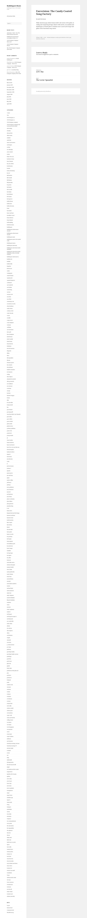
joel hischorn (10, 494)
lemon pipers (10, 541)
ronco (8, 731)
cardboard (9, 282)
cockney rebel (10, 310)
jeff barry (9, 482)
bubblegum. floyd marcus (13, 256)
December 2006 (10, 87)
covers (8, 315)
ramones (9, 689)
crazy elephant (10, 322)
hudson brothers (10, 452)
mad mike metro (10, 562)
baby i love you (10, 156)
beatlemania (10, 166)
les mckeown (10, 546)
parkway (9, 649)
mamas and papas (11, 564)
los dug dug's (10, 553)
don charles (9, 365)
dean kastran (10, 343)
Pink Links (9, 668)
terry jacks (9, 823)
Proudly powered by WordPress (43, 91)
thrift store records (11, 842)
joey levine (9, 496)
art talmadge (10, 149)
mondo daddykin (11, 597)
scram (8, 753)
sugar (8, 792)
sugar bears (9, 795)
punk (8, 682)
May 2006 (9, 101)
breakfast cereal (10, 215)
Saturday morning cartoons (13, 743)
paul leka (9, 658)
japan (8, 477)
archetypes (9, 144)
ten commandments (11, 821)
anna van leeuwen (11, 142)
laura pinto (9, 532)
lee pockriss (9, 536)
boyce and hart (10, 213)
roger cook (9, 715)
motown (9, 607)
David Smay (9, 341)
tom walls (9, 847)
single (8, 767)
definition (9, 346)
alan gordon (9, 133)
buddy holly (9, 263)
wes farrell (9, 889)
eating (8, 374)
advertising (9, 128)
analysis (8, 137)
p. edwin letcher (10, 644)
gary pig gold (10, 412)
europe (8, 390)
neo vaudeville (10, 621)
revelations (9, 698)
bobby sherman (10, 206)
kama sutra (9, 510)
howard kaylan (10, 449)
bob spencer (9, 199)
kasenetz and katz (11, 515)
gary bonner (10, 409)
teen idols (9, 814)
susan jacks (9, 802)
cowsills (8, 318)
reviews (8, 701)
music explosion (10, 609)
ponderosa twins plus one (12, 670)
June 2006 (9, 99)
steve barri (9, 781)
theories (9, 832)
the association (10, 825)
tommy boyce (10, 849)
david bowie (9, 336)
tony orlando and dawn (12, 863)
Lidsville (9, 550)
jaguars (8, 470)
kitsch (8, 527)
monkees (9, 602)
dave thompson (10, 334)
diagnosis (9, 350)
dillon (8, 353)
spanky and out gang (11, 774)
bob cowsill (9, 189)
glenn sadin (9, 423)
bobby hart (9, 203)
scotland (9, 750)
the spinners (9, 830)
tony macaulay (10, 861)
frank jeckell (10, 405)
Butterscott (9, 268)
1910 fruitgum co (11, 117)
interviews (9, 456)
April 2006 (9, 103)
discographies (10, 358)
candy (8, 271)
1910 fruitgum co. (11, 120)
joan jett (9, 492)
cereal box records (11, 303)
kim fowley (9, 524)
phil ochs (9, 663)
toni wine (9, 856)
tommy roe (9, 854)
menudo (9, 581)
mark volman (10, 574)
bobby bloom (10, 201)
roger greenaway (11, 717)
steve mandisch (10, 788)
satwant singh (10, 748)
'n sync (8, 113)
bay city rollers (10, 163)
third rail (9, 840)
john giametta (10, 503)
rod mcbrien (10, 713)
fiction (8, 397)
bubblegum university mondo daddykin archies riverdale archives (13, 253)
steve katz (9, 785)
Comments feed (10, 910)
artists (8, 154)
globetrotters (10, 426)
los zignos (9, 555)
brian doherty (10, 217)
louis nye (9, 560)
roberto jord (9, 710)
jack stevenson (10, 466)
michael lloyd (10, 588)
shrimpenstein (10, 762)
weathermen (10, 884)
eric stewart (9, 386)
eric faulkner (10, 383)
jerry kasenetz (10, 489)
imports (8, 454)
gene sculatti (10, 421)
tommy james (10, 851)
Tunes (8, 875)
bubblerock (9, 259)
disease (8, 360)
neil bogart (9, 614)
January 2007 (10, 85)
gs (7, 437)
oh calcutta (9, 628)
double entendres (11, 369)
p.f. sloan (9, 647)
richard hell (9, 703)
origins (8, 637)
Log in (8, 905)
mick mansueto (10, 590)
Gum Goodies (10, 440)
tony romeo (9, 865)
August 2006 (9, 94)
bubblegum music (11, 237)
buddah (8, 261)
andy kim (9, 140)
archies (8, 147)
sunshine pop (10, 797)
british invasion (10, 224)
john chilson (9, 501)
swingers (9, 807)
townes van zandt (11, 870)
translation (9, 872)
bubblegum (9, 227)
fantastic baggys (10, 395)
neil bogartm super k (11, 616)
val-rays (9, 879)
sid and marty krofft (11, 764)
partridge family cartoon (12, 654)
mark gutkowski (10, 571)
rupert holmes (10, 736)
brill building (10, 222)
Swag (8, 804)
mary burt (9, 576)
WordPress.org (10, 912)
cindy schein (9, 308)
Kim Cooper (9, 522)
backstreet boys (10, 159)
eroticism (9, 388)
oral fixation (9, 635)
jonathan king (10, 506)
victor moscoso (10, 882)
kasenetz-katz (10, 517)
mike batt (9, 593)
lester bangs (9, 548)
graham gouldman (11, 428)
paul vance (9, 661)
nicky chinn (9, 623)
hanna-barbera (10, 442)
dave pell (9, 332)
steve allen (9, 778)
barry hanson (10, 161)
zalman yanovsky (11, 896)
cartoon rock (10, 294)
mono (8, 604)
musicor (9, 611)
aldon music (9, 135)
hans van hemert (10, 445)
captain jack (9, 278)
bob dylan (9, 192)
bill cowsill (9, 177)
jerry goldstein (10, 487)
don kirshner (10, 367)
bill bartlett (9, 175)
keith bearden (10, 520)
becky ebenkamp (11, 170)
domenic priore (10, 362)
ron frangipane (10, 727)
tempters (9, 818)
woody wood (10, 894)
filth (8, 400)
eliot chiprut (9, 376)
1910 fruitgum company (12, 122)
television (9, 816)
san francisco (10, 741)
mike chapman (10, 595)
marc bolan (9, 569)
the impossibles (10, 828)
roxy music (9, 734)
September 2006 (10, 92)
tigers (8, 844)
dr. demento (9, 372)
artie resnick (10, 152)
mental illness (10, 579)
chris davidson (10, 306)
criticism (9, 325)
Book (8, 208)
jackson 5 (9, 468)
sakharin (9, 738)
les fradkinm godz (11, 543)
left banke (9, 539)
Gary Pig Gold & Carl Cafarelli (13, 414)
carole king (9, 289)
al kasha (9, 130)
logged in (45, 54)
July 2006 (9, 96)
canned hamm (10, 275)
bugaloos (9, 266)
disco (8, 355)
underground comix (11, 877)
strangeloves (10, 790)
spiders (8, 776)
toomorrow (9, 868)
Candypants (9, 273)
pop (8, 673)
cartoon (8, 292)
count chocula (10, 313)
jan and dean (10, 475)
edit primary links (11, 16)
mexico (8, 586)
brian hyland (10, 220)
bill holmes (9, 180)
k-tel (8, 508)
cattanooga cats (10, 301)
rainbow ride (10, 684)
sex (7, 755)
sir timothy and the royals (13, 769)
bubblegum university (12, 245)
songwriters (9, 771)
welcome (9, 887)
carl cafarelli (10, 285)
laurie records (10, 534)
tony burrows (10, 858)
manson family (10, 567)
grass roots (9, 430)
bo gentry (9, 184)
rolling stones (10, 720)
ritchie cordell (10, 708)
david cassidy (10, 339)
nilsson (8, 626)
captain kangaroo (11, 280)
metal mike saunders (11, 583)
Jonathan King (15, 69)
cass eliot (9, 296)
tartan (8, 811)
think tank (9, 837)
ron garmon (9, 729)
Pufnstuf (9, 680)
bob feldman (10, 194)
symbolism (9, 809)
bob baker (9, 187)
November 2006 (10, 89)
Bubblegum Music (14, 6)
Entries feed (9, 907)
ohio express (10, 630)
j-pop (8, 461)
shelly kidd (9, 760)
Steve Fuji (9, 783)
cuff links (9, 327)
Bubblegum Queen (11, 243)
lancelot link (9, 529)
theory (8, 835)
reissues (9, 694)
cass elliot (9, 299)
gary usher (9, 416)
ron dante (9, 724)
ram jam (9, 687)
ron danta (9, 722)
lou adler (9, 557)
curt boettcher (10, 329)
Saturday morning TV (12, 745)
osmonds (9, 640)
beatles (8, 168)
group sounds (10, 435)
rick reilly (9, 706)
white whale (9, 891)
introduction (10, 459)
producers (9, 677)
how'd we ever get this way (13, 447)
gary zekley (9, 419)
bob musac (9, 196)
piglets (8, 666)
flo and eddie (10, 402)
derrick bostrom (10, 348)
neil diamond (10, 619)
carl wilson (9, 287)
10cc (8, 115)
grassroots (9, 433)
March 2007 (9, 82)
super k (8, 800)
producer (9, 675)
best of (8, 173)
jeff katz (9, 484)
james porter (10, 473)
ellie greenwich (10, 381)
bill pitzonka (10, 182)
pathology (9, 656)
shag (8, 757)
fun (7, 407)
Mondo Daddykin (11, 600)
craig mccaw (10, 320)
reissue (8, 691)
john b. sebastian (10, 499)
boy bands (9, 210)
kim (45, 37)
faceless (8, 393)
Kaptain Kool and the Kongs (13, 513)
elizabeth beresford (11, 379)
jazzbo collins (10, 480)
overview (9, 642)
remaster (9, 696)
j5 (7, 463)
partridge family (10, 651)
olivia (8, 633)
